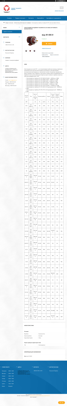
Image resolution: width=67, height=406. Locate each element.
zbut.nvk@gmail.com (12, 80)
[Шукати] (62, 7)
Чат (62, 402)
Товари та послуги (20, 18)
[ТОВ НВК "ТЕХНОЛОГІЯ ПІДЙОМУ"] (6, 12)
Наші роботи (40, 18)
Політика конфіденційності (45, 395)
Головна (9, 18)
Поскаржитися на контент (35, 395)
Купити (50, 43)
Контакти (31, 18)
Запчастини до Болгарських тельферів (22, 22)
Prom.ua (39, 394)
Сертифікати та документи (53, 18)
